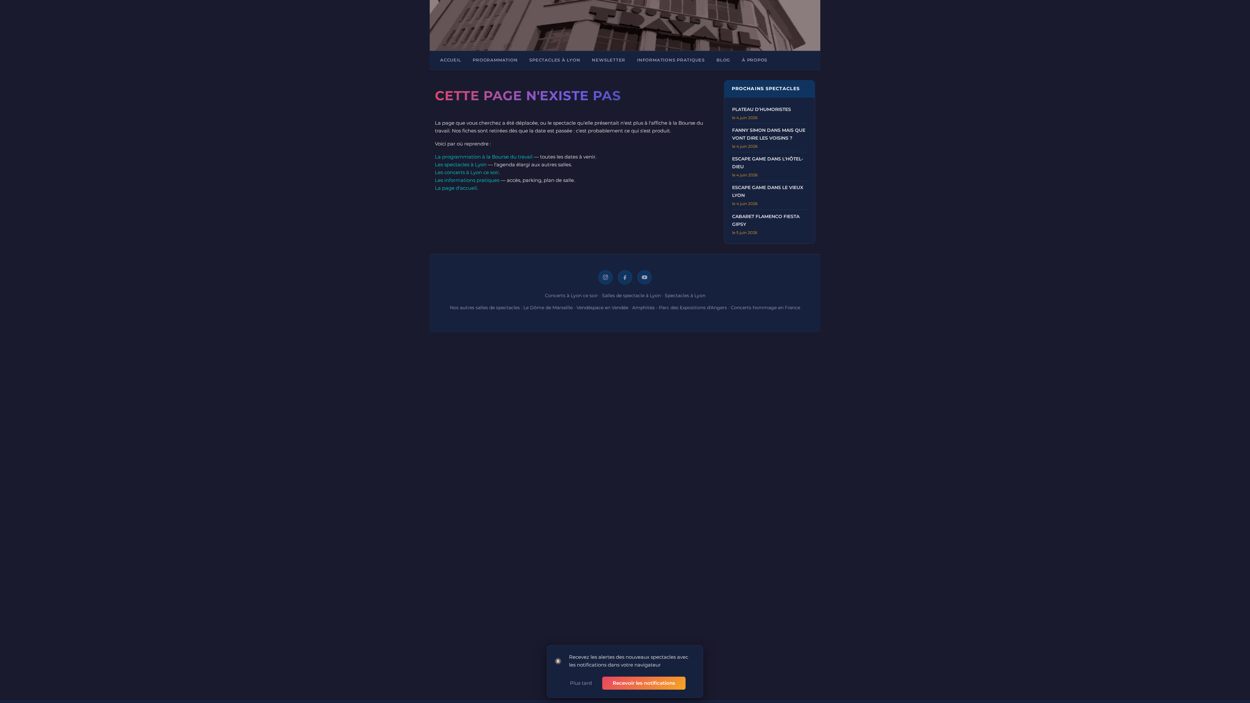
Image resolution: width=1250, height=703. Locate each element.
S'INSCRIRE (585, 206)
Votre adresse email (588, 146)
